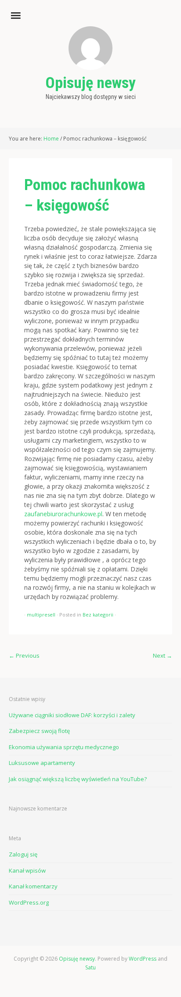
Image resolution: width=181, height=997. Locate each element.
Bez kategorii (98, 614)
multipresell (41, 614)
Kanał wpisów (27, 870)
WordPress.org (29, 902)
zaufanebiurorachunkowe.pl (63, 514)
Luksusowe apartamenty (42, 763)
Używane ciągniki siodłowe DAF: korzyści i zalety (72, 715)
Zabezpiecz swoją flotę (39, 731)
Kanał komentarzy (33, 886)
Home (51, 138)
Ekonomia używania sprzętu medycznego (64, 747)
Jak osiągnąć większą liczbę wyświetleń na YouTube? (78, 779)
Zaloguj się (23, 854)
